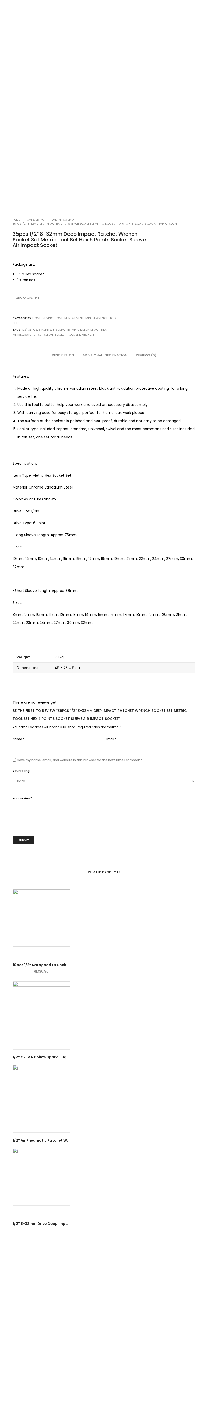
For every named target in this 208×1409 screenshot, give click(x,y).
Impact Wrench (96, 318)
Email (111, 739)
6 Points (45, 330)
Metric (18, 335)
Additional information (105, 355)
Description (63, 355)
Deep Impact (91, 330)
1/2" (24, 330)
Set (40, 335)
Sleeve (49, 335)
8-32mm (58, 330)
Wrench (87, 335)
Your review (22, 798)
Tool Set (73, 335)
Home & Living (34, 220)
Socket (60, 335)
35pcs (32, 330)
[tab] (63, 355)
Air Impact (73, 330)
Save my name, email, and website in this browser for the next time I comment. (80, 760)
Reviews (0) (146, 355)
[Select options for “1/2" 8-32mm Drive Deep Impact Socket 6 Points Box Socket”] (22, 1211)
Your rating (21, 771)
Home (16, 220)
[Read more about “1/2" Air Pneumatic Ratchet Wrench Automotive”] (22, 1127)
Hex (104, 330)
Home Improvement (63, 220)
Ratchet (30, 335)
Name (18, 739)
